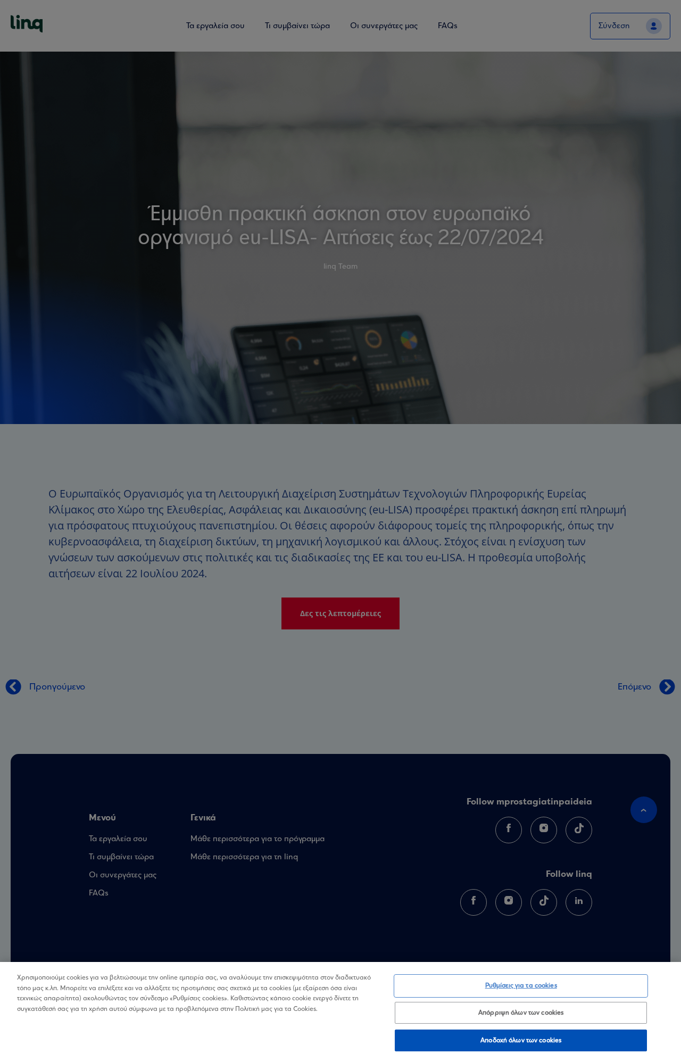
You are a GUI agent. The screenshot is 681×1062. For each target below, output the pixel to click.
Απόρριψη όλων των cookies (520, 1012)
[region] (340, 1012)
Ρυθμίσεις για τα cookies (521, 985)
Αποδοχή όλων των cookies (520, 1039)
